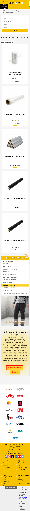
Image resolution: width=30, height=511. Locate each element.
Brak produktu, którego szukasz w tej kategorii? (16, 333)
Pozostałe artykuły (15, 258)
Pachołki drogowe (9, 274)
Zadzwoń (15, 372)
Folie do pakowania (9, 285)
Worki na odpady (8, 290)
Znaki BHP (6, 272)
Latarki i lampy (7, 282)
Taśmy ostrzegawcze (10, 277)
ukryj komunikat (10, 488)
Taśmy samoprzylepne (10, 280)
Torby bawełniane (9, 288)
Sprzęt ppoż (7, 266)
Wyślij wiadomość (14, 368)
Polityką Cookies (23, 497)
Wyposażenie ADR (8, 261)
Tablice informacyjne (10, 269)
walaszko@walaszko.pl (16, 453)
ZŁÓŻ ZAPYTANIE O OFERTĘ (4, 6)
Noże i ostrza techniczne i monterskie (15, 293)
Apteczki (5, 264)
